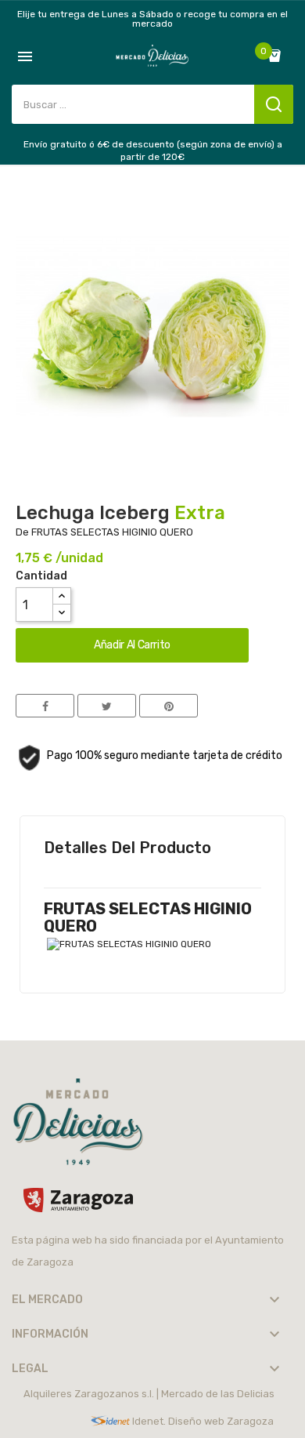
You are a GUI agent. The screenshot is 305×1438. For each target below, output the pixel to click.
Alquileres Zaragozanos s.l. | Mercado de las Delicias (148, 1394)
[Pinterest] (168, 705)
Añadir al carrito (132, 645)
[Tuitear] (106, 705)
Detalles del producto (127, 847)
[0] (278, 56)
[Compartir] (45, 705)
